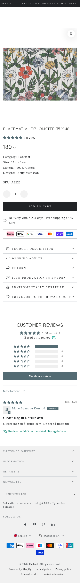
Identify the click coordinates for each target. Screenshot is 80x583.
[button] (13, 137)
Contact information (53, 574)
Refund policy (43, 569)
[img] (12, 402)
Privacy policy (63, 569)
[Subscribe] (74, 494)
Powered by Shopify (20, 569)
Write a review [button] (40, 376)
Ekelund (33, 564)
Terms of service (29, 574)
